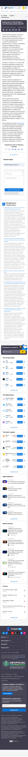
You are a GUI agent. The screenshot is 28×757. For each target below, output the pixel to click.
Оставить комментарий (14, 189)
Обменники (4, 644)
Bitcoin (7, 435)
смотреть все (14, 390)
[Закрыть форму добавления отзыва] (22, 170)
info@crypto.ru (15, 658)
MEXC (7, 372)
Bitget (7, 384)
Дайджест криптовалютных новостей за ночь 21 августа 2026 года (16, 497)
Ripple (7, 466)
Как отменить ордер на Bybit (10, 589)
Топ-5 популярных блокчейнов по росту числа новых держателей (16, 482)
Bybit (7, 366)
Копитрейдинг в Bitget (8, 600)
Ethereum (8, 441)
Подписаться (14, 710)
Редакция (15, 674)
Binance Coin (9, 453)
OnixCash (8, 415)
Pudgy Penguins (8, 460)
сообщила (21, 123)
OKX (7, 361)
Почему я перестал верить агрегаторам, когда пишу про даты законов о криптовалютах (16, 542)
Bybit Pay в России (7, 611)
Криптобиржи (5, 640)
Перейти (20, 399)
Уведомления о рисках (19, 676)
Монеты (3, 637)
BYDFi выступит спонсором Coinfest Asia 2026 (14, 271)
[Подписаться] (23, 351)
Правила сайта (4, 680)
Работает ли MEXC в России (10, 595)
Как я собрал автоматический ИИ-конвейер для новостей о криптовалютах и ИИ (15, 552)
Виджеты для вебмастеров (7, 676)
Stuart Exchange (10, 398)
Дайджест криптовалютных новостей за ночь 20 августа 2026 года (16, 506)
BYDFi (7, 378)
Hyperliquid (8, 447)
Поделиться (26, 16)
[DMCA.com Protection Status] (14, 741)
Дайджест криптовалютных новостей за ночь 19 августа (15, 513)
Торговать (19, 361)
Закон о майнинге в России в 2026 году (13, 606)
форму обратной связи (20, 657)
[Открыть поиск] (16, 8)
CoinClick (8, 421)
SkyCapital (8, 409)
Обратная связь (8, 674)
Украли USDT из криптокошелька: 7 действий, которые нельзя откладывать (16, 574)
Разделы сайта (5, 647)
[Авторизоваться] (26, 8)
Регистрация (7, 693)
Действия (19, 436)
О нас (2, 674)
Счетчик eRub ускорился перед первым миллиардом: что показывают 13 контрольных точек (16, 563)
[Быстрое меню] (23, 8)
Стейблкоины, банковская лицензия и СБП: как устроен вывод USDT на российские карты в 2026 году (15, 531)
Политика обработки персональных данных (10, 678)
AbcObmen (8, 404)
